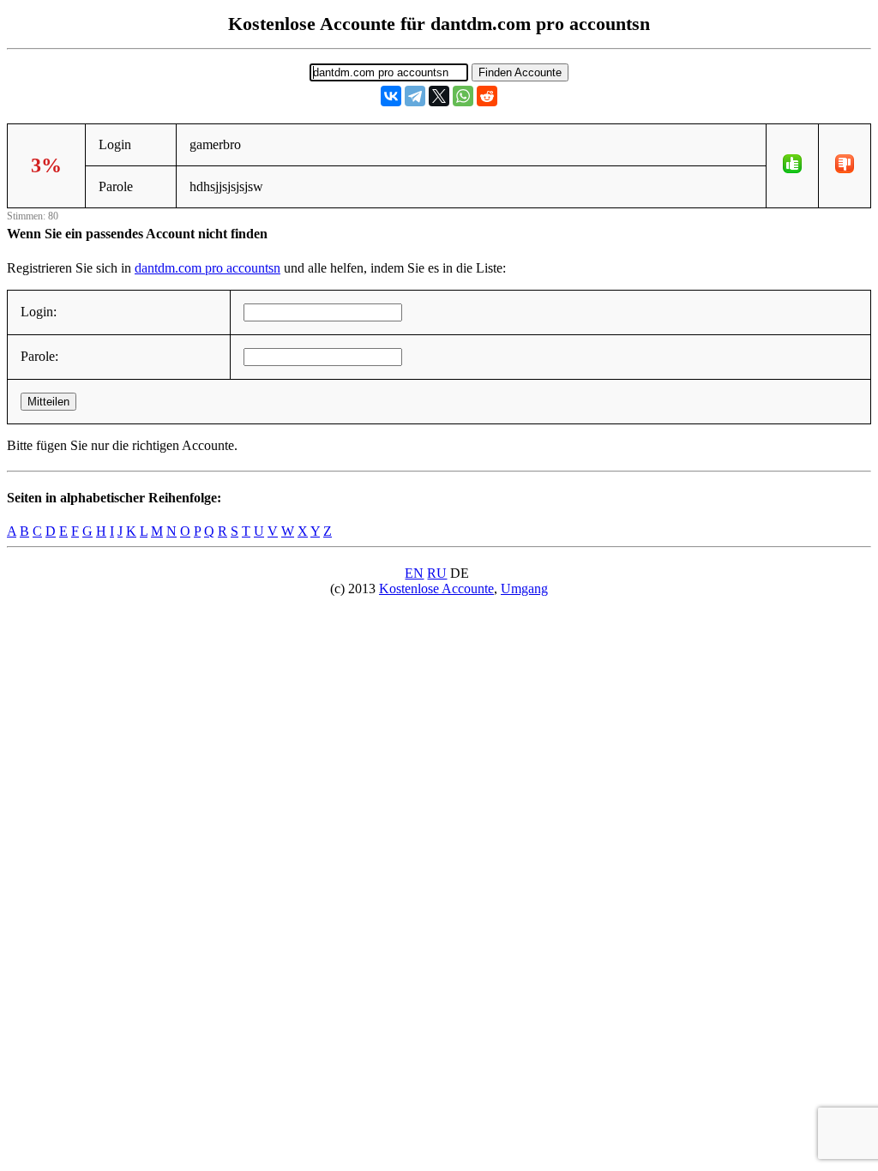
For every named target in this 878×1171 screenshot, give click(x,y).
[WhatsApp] (463, 96)
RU (437, 573)
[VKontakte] (391, 96)
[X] (439, 96)
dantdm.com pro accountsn (207, 268)
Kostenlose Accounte (436, 588)
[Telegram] (415, 96)
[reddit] (487, 96)
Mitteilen (48, 401)
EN (414, 573)
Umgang (524, 588)
